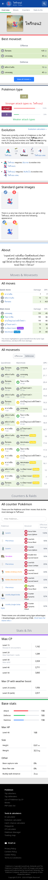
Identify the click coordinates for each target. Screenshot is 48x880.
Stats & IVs (38, 10)
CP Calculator (10, 829)
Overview (5, 10)
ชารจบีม (8, 294)
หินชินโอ (27, 171)
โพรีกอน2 (11, 166)
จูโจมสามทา (10, 324)
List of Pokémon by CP (14, 799)
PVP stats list (10, 805)
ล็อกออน (8, 50)
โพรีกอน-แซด (13, 175)
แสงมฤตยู (8, 56)
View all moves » (24, 79)
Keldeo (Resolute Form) (13, 580)
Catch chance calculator (15, 823)
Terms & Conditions (13, 858)
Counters (26, 10)
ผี (6, 114)
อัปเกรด (26, 162)
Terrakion (8, 556)
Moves (16, 10)
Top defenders (11, 796)
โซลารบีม (9, 317)
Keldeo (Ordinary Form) (13, 572)
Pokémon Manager (13, 832)
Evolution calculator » (37, 129)
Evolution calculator (13, 820)
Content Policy (11, 851)
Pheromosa (9, 541)
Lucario (8, 533)
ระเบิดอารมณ (14, 328)
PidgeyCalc (9, 826)
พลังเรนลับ (9, 67)
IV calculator (10, 817)
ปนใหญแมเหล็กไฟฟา (15, 320)
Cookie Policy (10, 854)
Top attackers (10, 793)
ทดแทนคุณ (12, 332)
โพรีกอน (11, 162)
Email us (11, 843)
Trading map (10, 835)
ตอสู (6, 108)
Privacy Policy (10, 848)
